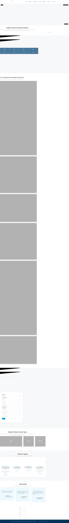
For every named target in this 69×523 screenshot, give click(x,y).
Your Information (4, 397)
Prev (48, 32)
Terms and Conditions (45, 521)
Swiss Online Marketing (33, 521)
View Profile (5, 474)
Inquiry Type (3, 394)
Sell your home (14, 52)
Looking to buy (5, 52)
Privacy (40, 521)
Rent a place (24, 52)
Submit (4, 418)
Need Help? (33, 52)
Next (50, 32)
